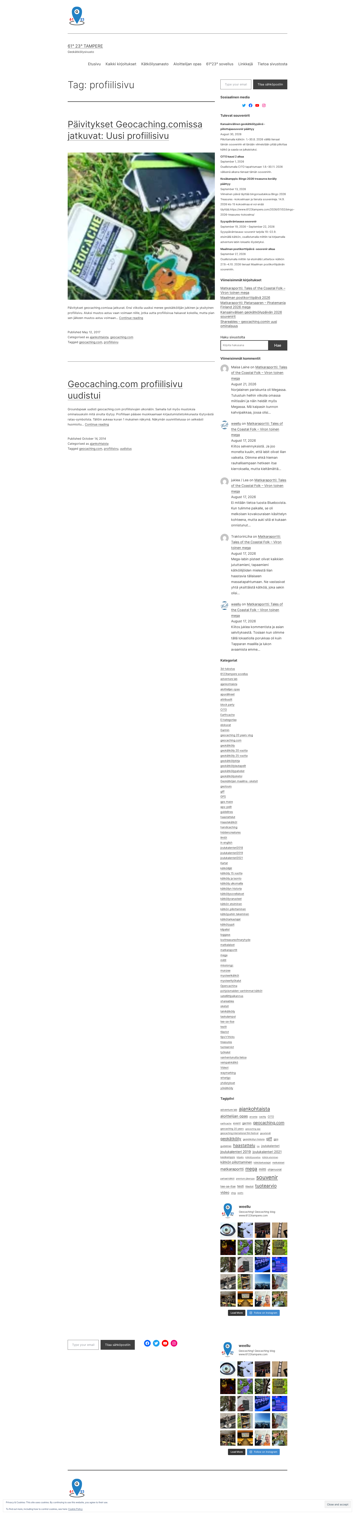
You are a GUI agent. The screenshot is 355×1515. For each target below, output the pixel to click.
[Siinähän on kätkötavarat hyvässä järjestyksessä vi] (245, 1230)
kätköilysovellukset (232, 893)
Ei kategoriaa (228, 719)
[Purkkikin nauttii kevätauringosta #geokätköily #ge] (228, 1264)
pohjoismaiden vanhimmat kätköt (241, 990)
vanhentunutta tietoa (233, 1057)
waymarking (228, 1072)
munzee (225, 970)
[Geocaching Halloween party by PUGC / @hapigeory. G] (228, 1247)
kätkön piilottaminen (233, 909)
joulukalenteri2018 (231, 847)
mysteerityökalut (230, 980)
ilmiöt (223, 837)
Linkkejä (245, 64)
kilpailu (240, 1157)
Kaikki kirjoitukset (121, 64)
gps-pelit (226, 807)
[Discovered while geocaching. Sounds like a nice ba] (279, 1247)
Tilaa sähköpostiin (270, 84)
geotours (226, 786)
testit (223, 1026)
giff (222, 791)
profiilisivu (111, 342)
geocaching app (253, 1129)
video (224, 1192)
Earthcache (227, 714)
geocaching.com (121, 337)
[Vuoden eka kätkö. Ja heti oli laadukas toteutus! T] (245, 1264)
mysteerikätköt (229, 975)
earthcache (225, 1123)
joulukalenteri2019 (231, 853)
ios (258, 1146)
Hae (277, 345)
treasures (226, 1042)
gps (276, 1139)
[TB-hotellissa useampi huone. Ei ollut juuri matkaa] (245, 1281)
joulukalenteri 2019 (235, 1152)
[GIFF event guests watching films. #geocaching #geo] (228, 1299)
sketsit (224, 1006)
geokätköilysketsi (231, 776)
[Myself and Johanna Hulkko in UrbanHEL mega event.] (262, 1299)
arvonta (253, 1116)
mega (223, 955)
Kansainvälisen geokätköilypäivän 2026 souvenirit (251, 314)
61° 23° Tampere (85, 46)
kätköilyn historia (231, 888)
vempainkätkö (229, 1062)
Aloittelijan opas (187, 64)
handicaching (228, 827)
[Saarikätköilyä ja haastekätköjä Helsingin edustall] (262, 1281)
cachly (262, 1116)
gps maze (226, 801)
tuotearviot (227, 1047)
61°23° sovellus (219, 64)
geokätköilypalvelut (232, 771)
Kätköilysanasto (155, 64)
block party (227, 704)
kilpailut (225, 929)
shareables (227, 1001)
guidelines (226, 812)
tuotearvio (266, 1185)
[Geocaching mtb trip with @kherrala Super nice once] (279, 1299)
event (237, 1123)
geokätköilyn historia (254, 1139)
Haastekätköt (228, 822)
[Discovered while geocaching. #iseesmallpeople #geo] (228, 1281)
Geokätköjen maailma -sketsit (239, 781)
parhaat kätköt (227, 1178)
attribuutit (226, 699)
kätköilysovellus (253, 1157)
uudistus (126, 448)
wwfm (240, 1193)
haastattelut (227, 817)
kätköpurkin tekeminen (234, 914)
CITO (223, 709)
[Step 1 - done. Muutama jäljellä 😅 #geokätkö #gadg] (262, 1264)
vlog (233, 1192)
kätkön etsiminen (231, 904)
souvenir (267, 1177)
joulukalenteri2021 (231, 858)
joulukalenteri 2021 (267, 1152)
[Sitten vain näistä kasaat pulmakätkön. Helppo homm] (279, 1264)
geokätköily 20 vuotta (234, 750)
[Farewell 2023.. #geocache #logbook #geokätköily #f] (279, 1281)
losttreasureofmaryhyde (235, 939)
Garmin (224, 730)
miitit (223, 960)
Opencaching (228, 986)
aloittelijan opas (230, 689)
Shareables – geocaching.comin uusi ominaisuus (248, 324)
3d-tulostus (227, 668)
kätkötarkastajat (230, 919)
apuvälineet (227, 694)
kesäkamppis (227, 1157)
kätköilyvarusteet (231, 898)
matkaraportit (228, 950)
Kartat (224, 863)
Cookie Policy (75, 1509)
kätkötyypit (227, 924)
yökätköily (226, 1088)
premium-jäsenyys (245, 1178)
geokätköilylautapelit (233, 765)
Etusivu (94, 64)
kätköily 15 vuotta (231, 873)
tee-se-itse (227, 1021)
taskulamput (228, 1016)
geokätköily (227, 745)
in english (226, 842)
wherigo (225, 1077)
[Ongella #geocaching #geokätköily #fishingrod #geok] (262, 1247)
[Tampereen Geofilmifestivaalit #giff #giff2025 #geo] (279, 1230)
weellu (236, 423)
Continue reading (131, 318)
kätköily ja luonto (230, 878)
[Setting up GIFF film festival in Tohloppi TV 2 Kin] (245, 1299)
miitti (262, 1169)
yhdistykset (227, 1083)
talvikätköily (227, 1011)
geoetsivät (265, 1133)
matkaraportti (232, 1169)
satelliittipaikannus (231, 996)
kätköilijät (226, 868)
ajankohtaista (99, 337)
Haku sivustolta (232, 337)
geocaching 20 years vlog (236, 735)
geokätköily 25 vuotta (234, 755)
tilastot (224, 1032)
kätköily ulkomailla (231, 883)
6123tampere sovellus (234, 674)
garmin (246, 1123)
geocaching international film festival (239, 1133)
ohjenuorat (275, 1169)
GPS (223, 796)
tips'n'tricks (227, 1037)
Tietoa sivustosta (272, 64)
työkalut (225, 1052)
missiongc (226, 965)
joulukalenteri (270, 1146)
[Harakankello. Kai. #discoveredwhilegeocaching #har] (245, 1247)
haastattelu (244, 1145)
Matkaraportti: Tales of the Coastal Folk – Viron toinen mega (252, 290)
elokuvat (225, 725)
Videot (224, 1067)
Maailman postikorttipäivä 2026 (245, 298)
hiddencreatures (230, 832)
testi (240, 1186)
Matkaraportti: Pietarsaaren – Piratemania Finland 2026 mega (253, 305)
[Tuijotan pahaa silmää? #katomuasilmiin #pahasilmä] (228, 1230)
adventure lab (228, 679)
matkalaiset (227, 944)
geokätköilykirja (230, 760)
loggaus (225, 934)
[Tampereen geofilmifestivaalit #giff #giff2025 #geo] (262, 1230)
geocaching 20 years (232, 1128)
